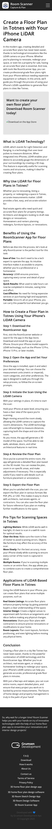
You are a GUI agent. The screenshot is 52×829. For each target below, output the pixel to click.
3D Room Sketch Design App (26, 796)
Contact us (26, 774)
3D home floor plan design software (26, 792)
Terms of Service (26, 778)
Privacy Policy (26, 782)
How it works (26, 764)
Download (26, 760)
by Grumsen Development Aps (26, 815)
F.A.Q (26, 755)
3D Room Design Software (26, 800)
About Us (26, 768)
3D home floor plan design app (26, 786)
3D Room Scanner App (26, 804)
